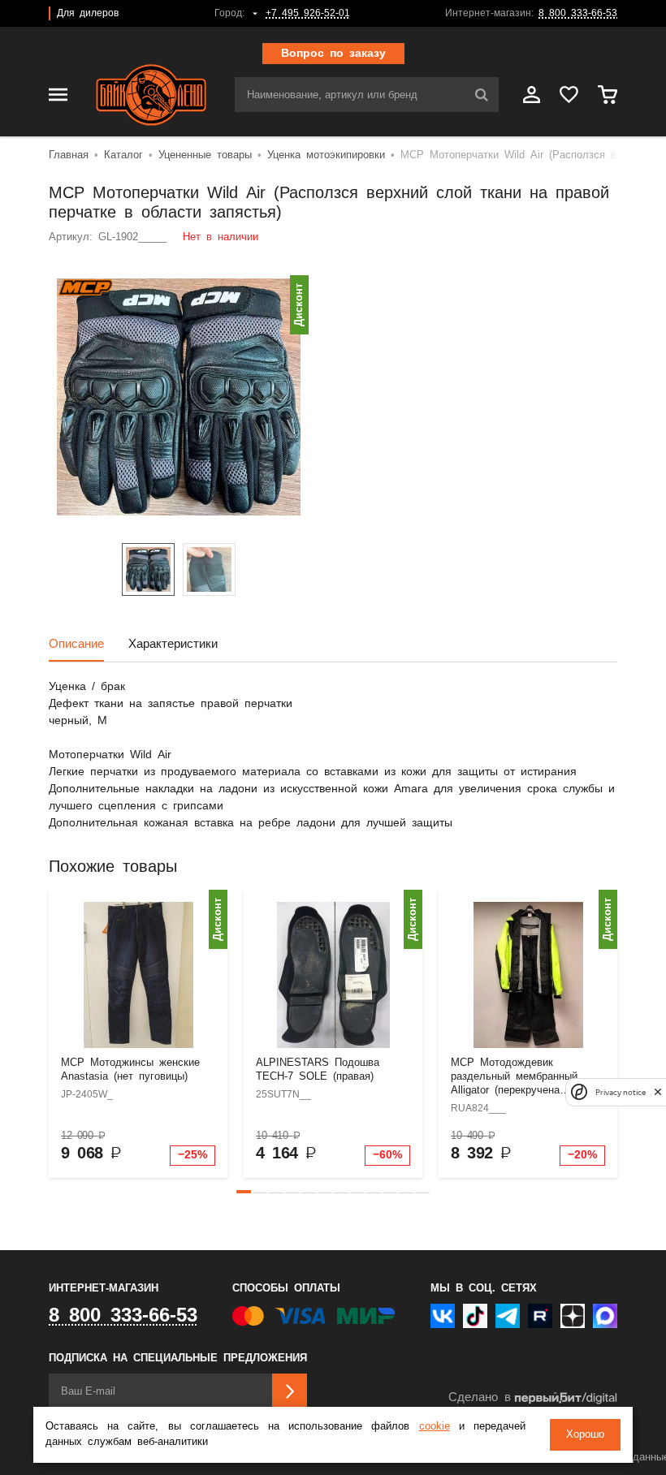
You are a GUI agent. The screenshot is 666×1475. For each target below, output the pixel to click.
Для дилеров (88, 13)
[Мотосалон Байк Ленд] (151, 95)
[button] (243, 1191)
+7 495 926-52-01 (308, 13)
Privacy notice (620, 1092)
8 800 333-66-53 (577, 13)
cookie (434, 1426)
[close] (658, 1092)
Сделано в (479, 1397)
